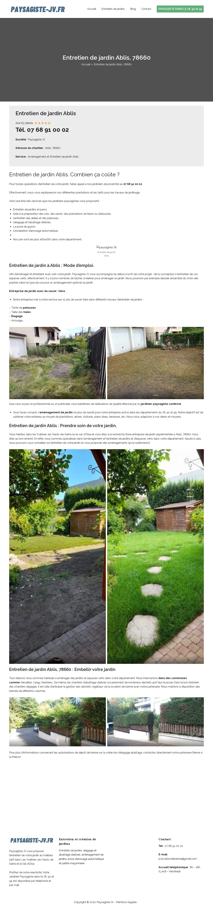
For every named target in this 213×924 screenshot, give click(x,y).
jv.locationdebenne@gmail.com (178, 858)
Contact (146, 8)
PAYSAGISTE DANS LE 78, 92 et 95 (180, 8)
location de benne (122, 686)
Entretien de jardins (113, 8)
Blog (133, 8)
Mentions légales (126, 902)
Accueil (91, 8)
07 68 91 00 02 (132, 184)
